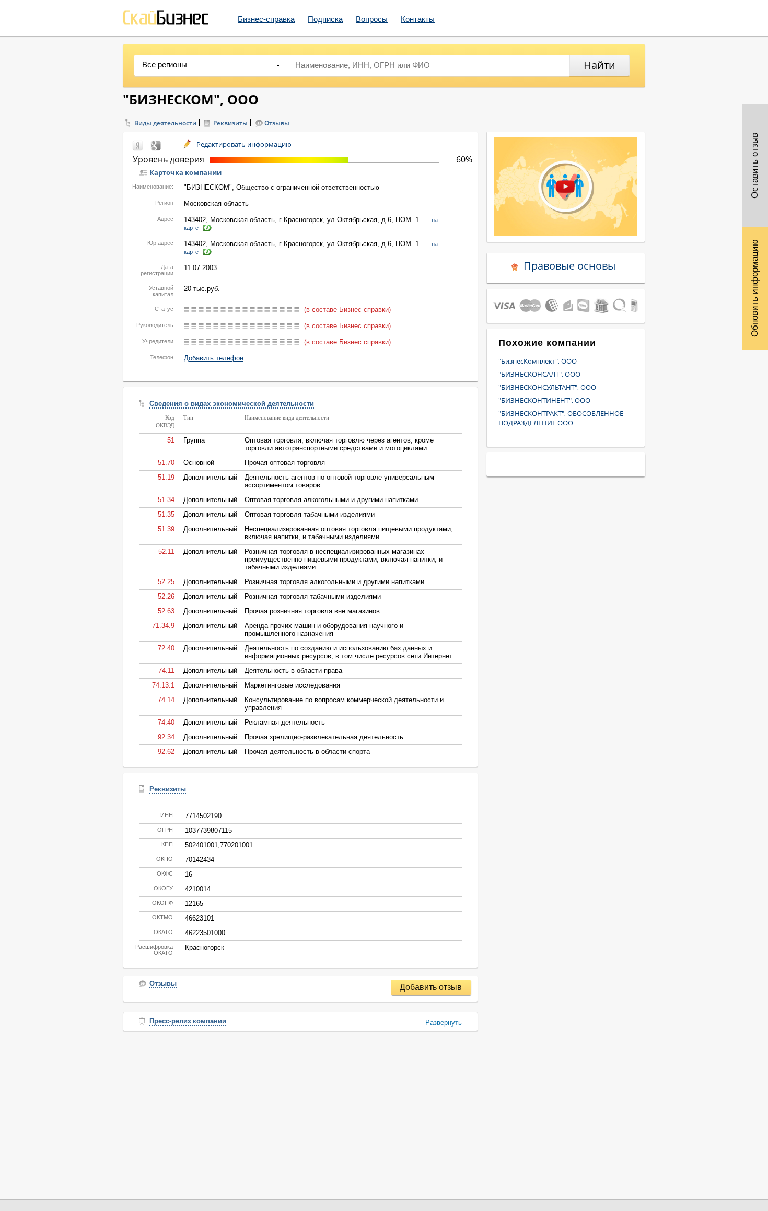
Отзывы (276, 123)
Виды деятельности (165, 123)
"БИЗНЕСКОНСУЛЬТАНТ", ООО (547, 387)
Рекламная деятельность (285, 722)
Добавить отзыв (431, 987)
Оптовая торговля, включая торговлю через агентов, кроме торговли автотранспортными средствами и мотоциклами (339, 444)
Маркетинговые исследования (292, 685)
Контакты (418, 19)
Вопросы (372, 19)
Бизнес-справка (266, 19)
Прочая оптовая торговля (285, 463)
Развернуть (443, 1023)
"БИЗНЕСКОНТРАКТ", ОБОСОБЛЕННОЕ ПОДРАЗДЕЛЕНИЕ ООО (560, 418)
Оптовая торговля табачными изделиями (310, 514)
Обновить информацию (755, 288)
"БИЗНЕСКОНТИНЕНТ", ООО (544, 400)
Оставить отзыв (755, 166)
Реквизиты (230, 123)
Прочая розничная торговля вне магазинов (312, 611)
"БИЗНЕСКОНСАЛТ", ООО (539, 374)
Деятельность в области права (293, 670)
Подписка (325, 19)
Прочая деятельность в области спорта (307, 751)
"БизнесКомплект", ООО (537, 361)
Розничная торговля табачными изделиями (313, 596)
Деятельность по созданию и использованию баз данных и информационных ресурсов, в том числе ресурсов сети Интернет (348, 652)
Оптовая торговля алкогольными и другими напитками (331, 500)
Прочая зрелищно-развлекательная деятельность (324, 737)
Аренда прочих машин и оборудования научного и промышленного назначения (324, 629)
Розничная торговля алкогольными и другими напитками (334, 582)
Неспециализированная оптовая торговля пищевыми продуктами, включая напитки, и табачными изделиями (349, 533)
